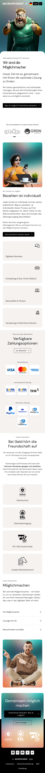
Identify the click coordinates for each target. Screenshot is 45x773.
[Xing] (32, 753)
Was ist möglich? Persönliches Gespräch (21, 105)
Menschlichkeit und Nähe (13, 629)
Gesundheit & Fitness (16, 301)
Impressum (10, 764)
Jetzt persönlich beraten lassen (17, 234)
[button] (8, 136)
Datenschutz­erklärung (25, 764)
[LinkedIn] (13, 753)
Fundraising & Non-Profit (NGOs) (21, 278)
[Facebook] (22, 753)
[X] (28, 753)
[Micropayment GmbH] (13, 3)
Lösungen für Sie (10, 621)
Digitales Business (14, 256)
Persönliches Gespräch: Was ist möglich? (21, 714)
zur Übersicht (21, 351)
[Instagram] (18, 753)
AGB (37, 764)
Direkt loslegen (21, 723)
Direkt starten (10, 113)
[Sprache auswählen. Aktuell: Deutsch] (30, 4)
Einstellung (22, 768)
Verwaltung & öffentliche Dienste (21, 323)
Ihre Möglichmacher (11, 612)
